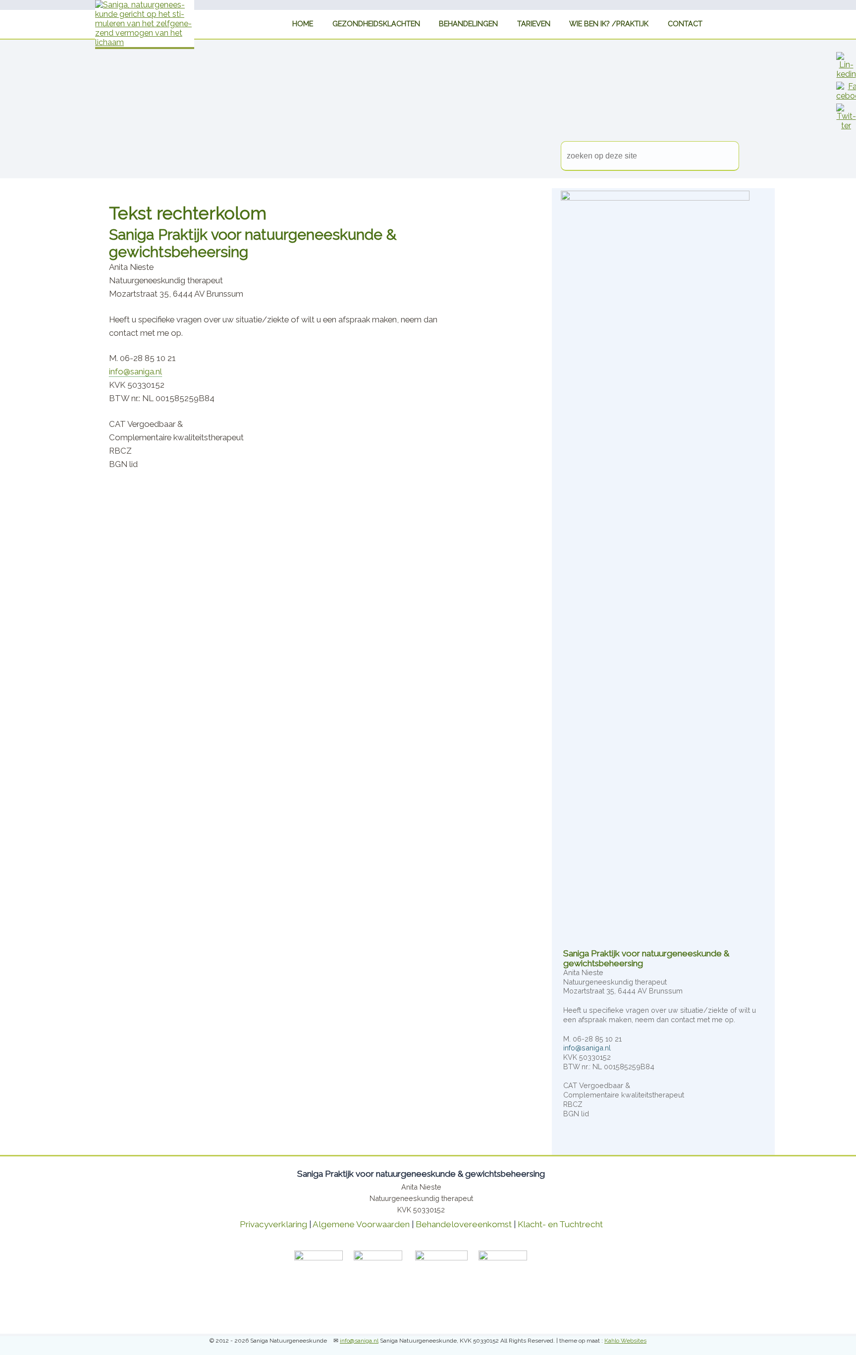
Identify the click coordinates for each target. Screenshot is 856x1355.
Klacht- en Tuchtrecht (560, 1224)
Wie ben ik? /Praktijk (603, 23)
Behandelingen (472, 23)
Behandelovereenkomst (464, 1224)
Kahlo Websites (625, 1340)
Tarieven (533, 23)
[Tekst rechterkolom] (846, 74)
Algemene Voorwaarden (361, 1224)
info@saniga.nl (135, 371)
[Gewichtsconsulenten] (543, 1257)
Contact (673, 23)
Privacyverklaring (273, 1224)
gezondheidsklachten (384, 23)
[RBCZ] (508, 1257)
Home (315, 23)
